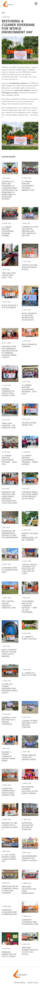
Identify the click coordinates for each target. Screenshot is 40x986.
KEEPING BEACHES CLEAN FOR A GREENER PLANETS (29, 757)
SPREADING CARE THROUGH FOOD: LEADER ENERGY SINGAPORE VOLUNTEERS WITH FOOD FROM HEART (9, 497)
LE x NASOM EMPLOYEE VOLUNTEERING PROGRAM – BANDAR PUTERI (28, 186)
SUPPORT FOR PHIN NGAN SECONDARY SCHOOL (29, 267)
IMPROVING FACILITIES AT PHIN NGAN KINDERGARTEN (29, 890)
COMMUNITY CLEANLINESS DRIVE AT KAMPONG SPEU (9, 912)
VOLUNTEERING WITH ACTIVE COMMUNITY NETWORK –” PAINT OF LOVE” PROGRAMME (29, 606)
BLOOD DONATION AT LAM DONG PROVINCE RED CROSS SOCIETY (29, 316)
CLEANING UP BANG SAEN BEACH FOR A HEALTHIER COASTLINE (30, 724)
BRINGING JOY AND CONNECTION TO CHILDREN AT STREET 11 (10, 826)
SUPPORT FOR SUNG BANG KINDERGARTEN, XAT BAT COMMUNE (30, 536)
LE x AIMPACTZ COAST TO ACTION (29, 638)
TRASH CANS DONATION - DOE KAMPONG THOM (9, 425)
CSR (3, 13)
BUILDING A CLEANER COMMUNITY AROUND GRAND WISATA (8, 756)
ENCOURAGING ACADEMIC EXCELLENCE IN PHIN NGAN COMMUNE (30, 790)
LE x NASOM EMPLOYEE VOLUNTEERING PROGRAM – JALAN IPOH (9, 460)
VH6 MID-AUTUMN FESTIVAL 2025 (29, 424)
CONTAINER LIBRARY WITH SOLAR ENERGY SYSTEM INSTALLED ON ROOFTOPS (30, 495)
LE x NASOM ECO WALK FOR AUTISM (29, 674)
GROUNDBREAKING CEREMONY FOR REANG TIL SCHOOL (29, 858)
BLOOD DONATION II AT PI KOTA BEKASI (10, 306)
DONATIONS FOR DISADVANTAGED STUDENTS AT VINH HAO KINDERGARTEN (10, 534)
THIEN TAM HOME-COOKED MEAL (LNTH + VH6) (9, 275)
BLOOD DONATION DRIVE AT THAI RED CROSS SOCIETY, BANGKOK (9, 653)
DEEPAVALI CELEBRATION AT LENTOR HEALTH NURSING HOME (8, 392)
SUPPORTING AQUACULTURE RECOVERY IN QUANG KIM (27, 826)
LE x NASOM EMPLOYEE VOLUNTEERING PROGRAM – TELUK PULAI (29, 389)
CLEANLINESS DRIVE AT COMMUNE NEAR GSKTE (10, 570)
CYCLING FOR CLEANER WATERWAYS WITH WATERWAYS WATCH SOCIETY (10, 688)
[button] (4, 136)
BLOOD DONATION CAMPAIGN (29, 345)
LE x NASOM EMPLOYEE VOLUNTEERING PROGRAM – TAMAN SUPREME (30, 460)
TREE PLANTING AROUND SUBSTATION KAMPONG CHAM (9, 604)
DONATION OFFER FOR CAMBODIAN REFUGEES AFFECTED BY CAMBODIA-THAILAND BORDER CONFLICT (10, 351)
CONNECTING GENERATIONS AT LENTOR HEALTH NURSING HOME (8, 792)
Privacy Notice (19, 982)
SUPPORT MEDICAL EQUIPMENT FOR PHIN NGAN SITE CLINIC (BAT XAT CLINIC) (29, 569)
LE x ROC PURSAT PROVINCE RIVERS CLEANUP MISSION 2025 (9, 858)
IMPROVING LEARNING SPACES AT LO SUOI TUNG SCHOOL (30, 951)
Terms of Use (33, 982)
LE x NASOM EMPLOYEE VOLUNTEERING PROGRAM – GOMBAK (8, 231)
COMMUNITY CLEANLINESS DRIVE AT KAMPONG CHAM (30, 922)
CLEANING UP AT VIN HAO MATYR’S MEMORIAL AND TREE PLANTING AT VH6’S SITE (30, 231)
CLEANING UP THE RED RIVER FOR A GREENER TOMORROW (9, 721)
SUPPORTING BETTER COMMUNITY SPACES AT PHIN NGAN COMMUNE (10, 889)
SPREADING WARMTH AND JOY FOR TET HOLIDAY (9, 954)
